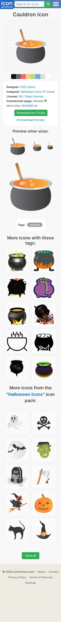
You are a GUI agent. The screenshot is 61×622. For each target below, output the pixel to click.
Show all (30, 555)
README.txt (29, 105)
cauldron (35, 224)
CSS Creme (27, 87)
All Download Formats (31, 120)
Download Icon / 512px (31, 112)
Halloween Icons (31, 91)
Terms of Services (41, 577)
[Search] (48, 4)
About (41, 571)
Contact (53, 571)
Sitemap (30, 582)
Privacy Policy (17, 577)
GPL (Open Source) (31, 96)
